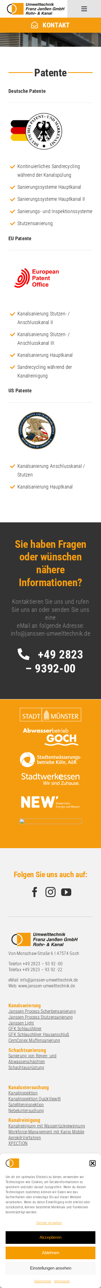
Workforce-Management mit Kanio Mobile (46, 1131)
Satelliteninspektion (26, 1104)
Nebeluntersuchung (26, 1110)
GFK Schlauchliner (25, 1028)
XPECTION (17, 1143)
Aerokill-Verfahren (24, 1137)
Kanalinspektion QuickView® (34, 1098)
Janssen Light (21, 1023)
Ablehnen (50, 1252)
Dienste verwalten (49, 1223)
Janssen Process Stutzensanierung (40, 1017)
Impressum (62, 1281)
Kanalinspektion (23, 1093)
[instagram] (50, 892)
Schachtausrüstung (26, 1067)
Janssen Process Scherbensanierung (42, 1011)
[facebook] (35, 892)
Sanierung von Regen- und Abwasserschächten (32, 1058)
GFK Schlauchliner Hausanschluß (38, 1034)
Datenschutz (42, 1281)
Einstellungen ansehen (50, 1268)
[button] (92, 1163)
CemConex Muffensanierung (34, 1040)
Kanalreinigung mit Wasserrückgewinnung (46, 1126)
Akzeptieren (50, 1237)
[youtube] (66, 892)
